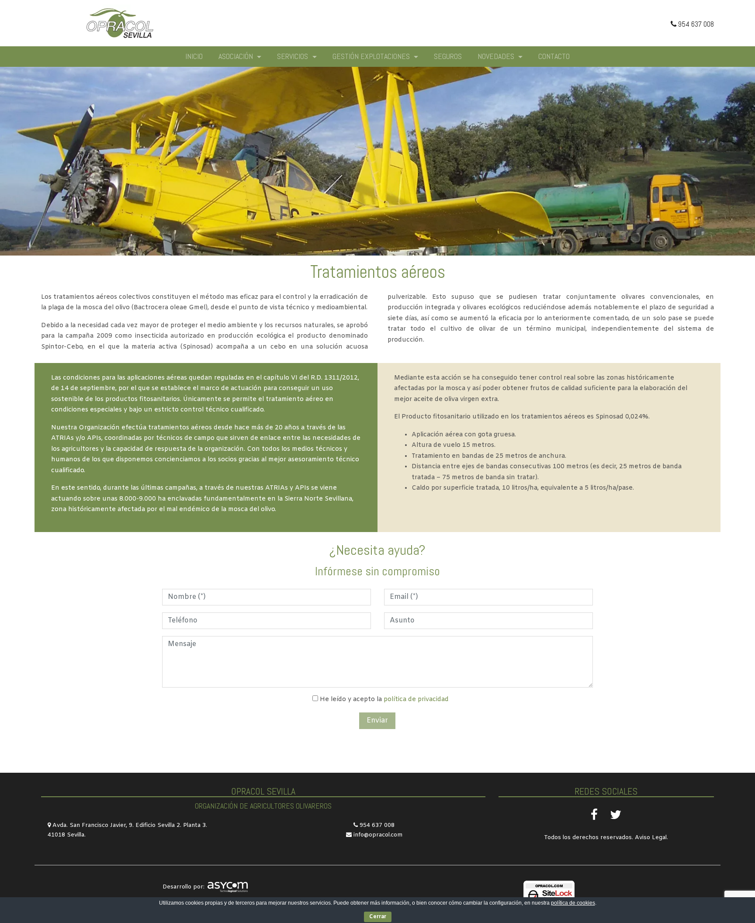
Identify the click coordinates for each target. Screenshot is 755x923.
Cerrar (377, 916)
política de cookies (573, 903)
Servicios (293, 56)
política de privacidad (416, 699)
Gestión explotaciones (372, 56)
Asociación (236, 56)
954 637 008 (695, 24)
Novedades (497, 56)
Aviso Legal (651, 837)
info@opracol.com (377, 835)
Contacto (554, 56)
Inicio (194, 56)
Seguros (448, 56)
